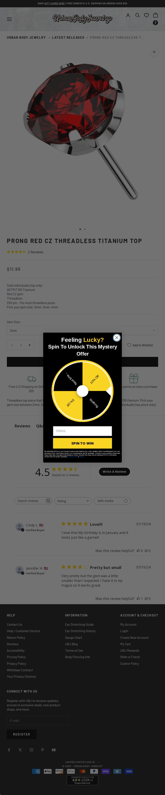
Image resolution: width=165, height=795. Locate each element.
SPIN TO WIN (82, 443)
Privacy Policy (73, 456)
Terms (81, 456)
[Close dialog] (116, 337)
